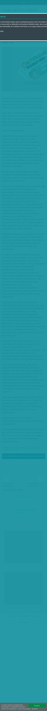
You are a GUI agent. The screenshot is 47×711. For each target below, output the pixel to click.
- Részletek (34, 708)
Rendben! (37, 705)
